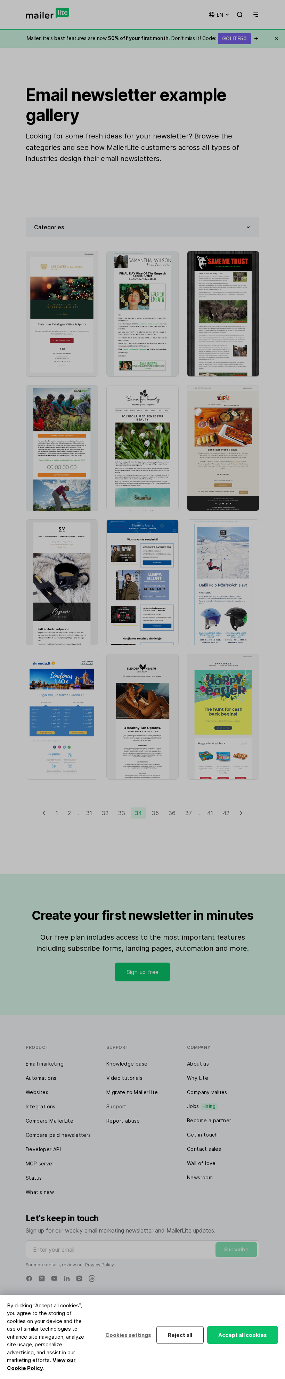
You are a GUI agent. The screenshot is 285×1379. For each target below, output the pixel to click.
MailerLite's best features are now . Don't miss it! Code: (142, 38)
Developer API (43, 1149)
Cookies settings (128, 1335)
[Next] (241, 813)
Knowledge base (127, 1064)
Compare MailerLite (49, 1121)
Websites (37, 1092)
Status (34, 1178)
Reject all (180, 1335)
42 (226, 813)
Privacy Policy (99, 1264)
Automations (41, 1078)
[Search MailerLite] (240, 14)
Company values (207, 1092)
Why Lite (197, 1078)
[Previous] (44, 813)
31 (89, 813)
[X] (41, 1278)
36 (172, 813)
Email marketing (45, 1064)
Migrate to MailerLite (132, 1092)
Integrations (41, 1106)
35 (155, 813)
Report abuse (123, 1121)
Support (116, 1106)
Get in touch (202, 1135)
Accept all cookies (242, 1335)
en (220, 15)
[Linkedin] (66, 1278)
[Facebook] (29, 1278)
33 (121, 813)
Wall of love (201, 1163)
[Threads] (91, 1278)
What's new (40, 1192)
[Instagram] (79, 1278)
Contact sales (204, 1149)
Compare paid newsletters (58, 1135)
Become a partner (209, 1120)
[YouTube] (54, 1278)
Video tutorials (124, 1078)
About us (198, 1064)
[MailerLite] (47, 13)
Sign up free (143, 972)
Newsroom (200, 1177)
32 (105, 813)
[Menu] (254, 14)
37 (188, 813)
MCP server (40, 1163)
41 (210, 813)
